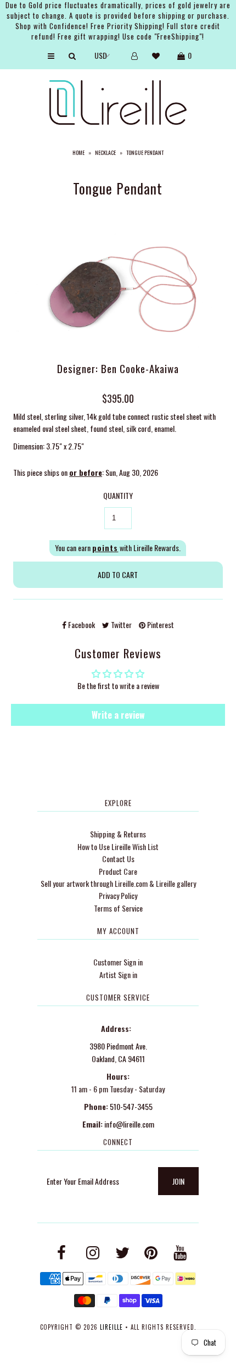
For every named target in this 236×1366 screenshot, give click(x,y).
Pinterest (159, 624)
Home (78, 152)
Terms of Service (118, 908)
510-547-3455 (131, 1106)
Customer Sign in (118, 962)
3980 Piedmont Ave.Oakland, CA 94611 (118, 1052)
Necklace (105, 152)
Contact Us (118, 858)
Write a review (118, 714)
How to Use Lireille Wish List (118, 846)
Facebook (80, 624)
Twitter (120, 624)
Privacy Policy (118, 895)
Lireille (111, 1327)
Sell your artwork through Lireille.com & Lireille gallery (118, 883)
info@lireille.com (129, 1124)
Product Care (118, 871)
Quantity (118, 495)
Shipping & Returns (118, 834)
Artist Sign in (118, 974)
